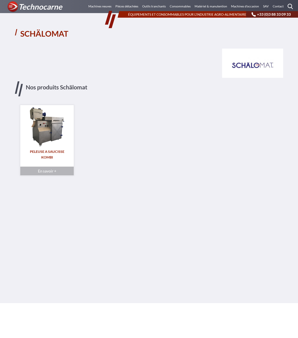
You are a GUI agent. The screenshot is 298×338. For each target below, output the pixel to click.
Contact (278, 6)
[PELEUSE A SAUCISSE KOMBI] (47, 128)
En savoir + (47, 171)
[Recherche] (290, 6)
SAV (266, 6)
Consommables (180, 6)
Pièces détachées (126, 6)
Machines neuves (99, 6)
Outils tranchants (154, 6)
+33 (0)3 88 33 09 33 (274, 14)
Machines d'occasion (245, 6)
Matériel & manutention (211, 6)
